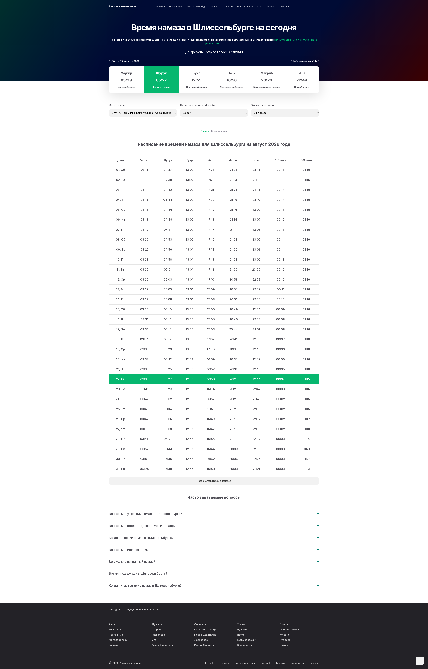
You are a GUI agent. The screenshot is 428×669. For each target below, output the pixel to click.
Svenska (314, 663)
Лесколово (201, 639)
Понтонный (116, 634)
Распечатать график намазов (214, 480)
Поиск (316, 6)
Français (224, 663)
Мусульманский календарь (144, 609)
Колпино (114, 645)
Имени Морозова (204, 645)
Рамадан (114, 609)
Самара (269, 6)
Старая (156, 629)
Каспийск (284, 6)
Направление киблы (307, 6)
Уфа (259, 6)
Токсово (285, 624)
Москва (160, 6)
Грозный (228, 6)
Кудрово (285, 639)
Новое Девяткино (205, 634)
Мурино (285, 634)
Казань (215, 6)
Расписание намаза (123, 6)
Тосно (241, 624)
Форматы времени (262, 105)
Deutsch (265, 663)
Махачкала (175, 6)
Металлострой (118, 639)
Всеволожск (245, 645)
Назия (241, 634)
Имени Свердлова (162, 645)
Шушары (157, 624)
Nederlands (297, 663)
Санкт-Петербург (196, 6)
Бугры (284, 645)
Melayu (280, 663)
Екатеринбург (245, 6)
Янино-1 (114, 624)
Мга (153, 639)
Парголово (158, 634)
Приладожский (289, 629)
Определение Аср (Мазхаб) (197, 105)
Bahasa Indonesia (245, 663)
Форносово (201, 624)
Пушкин (242, 629)
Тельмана (115, 629)
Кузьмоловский (246, 639)
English (209, 663)
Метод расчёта (118, 105)
